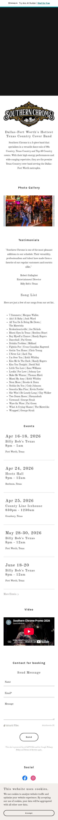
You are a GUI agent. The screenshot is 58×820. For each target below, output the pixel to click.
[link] (25, 778)
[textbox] (29, 682)
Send (29, 737)
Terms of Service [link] (30, 750)
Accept (29, 813)
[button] (11, 594)
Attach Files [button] (12, 725)
